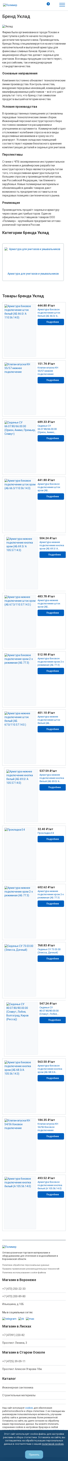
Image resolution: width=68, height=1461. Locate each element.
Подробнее (52, 322)
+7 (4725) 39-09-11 (14, 1361)
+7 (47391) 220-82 (13, 1335)
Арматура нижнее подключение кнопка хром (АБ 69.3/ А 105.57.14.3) (51, 545)
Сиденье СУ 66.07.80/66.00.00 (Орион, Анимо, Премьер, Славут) (48, 429)
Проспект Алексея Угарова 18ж (22, 1369)
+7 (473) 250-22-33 (14, 1288)
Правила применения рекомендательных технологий (30, 1269)
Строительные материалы (19, 1395)
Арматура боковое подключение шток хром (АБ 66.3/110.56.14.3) (49, 487)
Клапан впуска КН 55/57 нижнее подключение (48, 370)
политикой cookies (53, 1443)
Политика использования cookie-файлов (24, 1272)
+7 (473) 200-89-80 (14, 1296)
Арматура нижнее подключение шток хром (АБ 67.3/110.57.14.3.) (49, 603)
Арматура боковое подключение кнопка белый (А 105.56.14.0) (50, 1185)
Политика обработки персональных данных (25, 1265)
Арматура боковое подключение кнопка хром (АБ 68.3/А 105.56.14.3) (50, 1069)
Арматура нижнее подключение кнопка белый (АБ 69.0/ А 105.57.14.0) (51, 778)
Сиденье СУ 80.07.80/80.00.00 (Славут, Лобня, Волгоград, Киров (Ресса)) (49, 1011)
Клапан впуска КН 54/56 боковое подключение (48, 1127)
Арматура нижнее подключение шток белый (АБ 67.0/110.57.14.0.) (49, 720)
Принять (34, 1454)
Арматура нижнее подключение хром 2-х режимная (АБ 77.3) (51, 894)
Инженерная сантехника (17, 1387)
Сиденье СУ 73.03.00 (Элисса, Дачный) (49, 951)
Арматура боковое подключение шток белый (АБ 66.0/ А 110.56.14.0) (49, 313)
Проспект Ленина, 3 (14, 1342)
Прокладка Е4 (46, 833)
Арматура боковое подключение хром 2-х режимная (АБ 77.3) (51, 661)
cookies (29, 1408)
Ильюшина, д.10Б (13, 1304)
